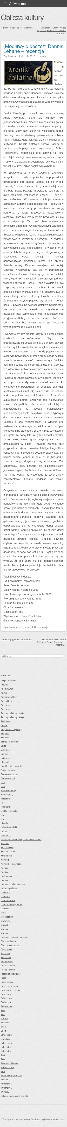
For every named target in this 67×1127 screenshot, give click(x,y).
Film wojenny (7, 794)
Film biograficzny (8, 790)
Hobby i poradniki (9, 827)
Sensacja (5, 1022)
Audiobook (6, 721)
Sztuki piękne (7, 1047)
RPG (3, 1014)
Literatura (5, 892)
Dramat (4, 753)
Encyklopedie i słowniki (11, 766)
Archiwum (5, 704)
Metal (3, 912)
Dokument (5, 749)
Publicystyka (6, 998)
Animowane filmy (9, 696)
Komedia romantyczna (11, 863)
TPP (3, 1071)
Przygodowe (6, 994)
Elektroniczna (7, 761)
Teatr (3, 1055)
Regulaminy (6, 1006)
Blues (3, 745)
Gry (2, 814)
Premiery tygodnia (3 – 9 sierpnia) (17, 27)
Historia (4, 823)
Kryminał (5, 880)
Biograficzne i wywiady (11, 729)
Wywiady (5, 1091)
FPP (3, 802)
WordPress (35, 1119)
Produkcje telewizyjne (11, 973)
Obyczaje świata (8, 941)
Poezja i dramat (8, 965)
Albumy (4, 684)
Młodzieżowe (7, 916)
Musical (4, 924)
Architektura (6, 700)
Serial (3, 1026)
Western (4, 1079)
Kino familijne (7, 847)
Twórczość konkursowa (11, 1075)
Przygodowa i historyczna (12, 989)
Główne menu (19, 3)
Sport (3, 1030)
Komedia (5, 859)
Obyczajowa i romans (10, 945)
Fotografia (5, 798)
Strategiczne (6, 1034)
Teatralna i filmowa (9, 1063)
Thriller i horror (7, 1067)
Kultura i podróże (9, 888)
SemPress (60, 1119)
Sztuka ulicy (6, 1042)
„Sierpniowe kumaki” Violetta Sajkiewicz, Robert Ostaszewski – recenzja (51, 30)
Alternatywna (7, 688)
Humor (4, 831)
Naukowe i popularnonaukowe (14, 937)
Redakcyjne (6, 1002)
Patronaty (5, 953)
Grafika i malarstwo (10, 810)
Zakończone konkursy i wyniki (14, 1095)
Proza (3, 977)
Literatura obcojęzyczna (11, 904)
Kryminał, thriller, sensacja (34, 627)
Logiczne (5, 908)
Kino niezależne (8, 851)
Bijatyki (4, 725)
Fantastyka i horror (9, 774)
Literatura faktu (8, 900)
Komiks (4, 867)
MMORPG (6, 920)
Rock (3, 1010)
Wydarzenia (6, 1083)
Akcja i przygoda (8, 680)
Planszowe (6, 957)
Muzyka (4, 928)
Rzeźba (4, 1018)
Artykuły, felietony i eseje (12, 713)
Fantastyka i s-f (8, 778)
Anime (4, 692)
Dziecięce (5, 757)
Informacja (6, 835)
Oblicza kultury (22, 17)
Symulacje (5, 1038)
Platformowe (7, 961)
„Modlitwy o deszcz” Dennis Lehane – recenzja (33, 48)
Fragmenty (6, 806)
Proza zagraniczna (9, 985)
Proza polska (7, 981)
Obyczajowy (6, 949)
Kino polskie (6, 855)
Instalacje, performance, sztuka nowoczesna (21, 839)
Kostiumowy (6, 875)
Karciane (5, 843)
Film (3, 782)
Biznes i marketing (9, 741)
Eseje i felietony (8, 770)
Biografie (5, 733)
